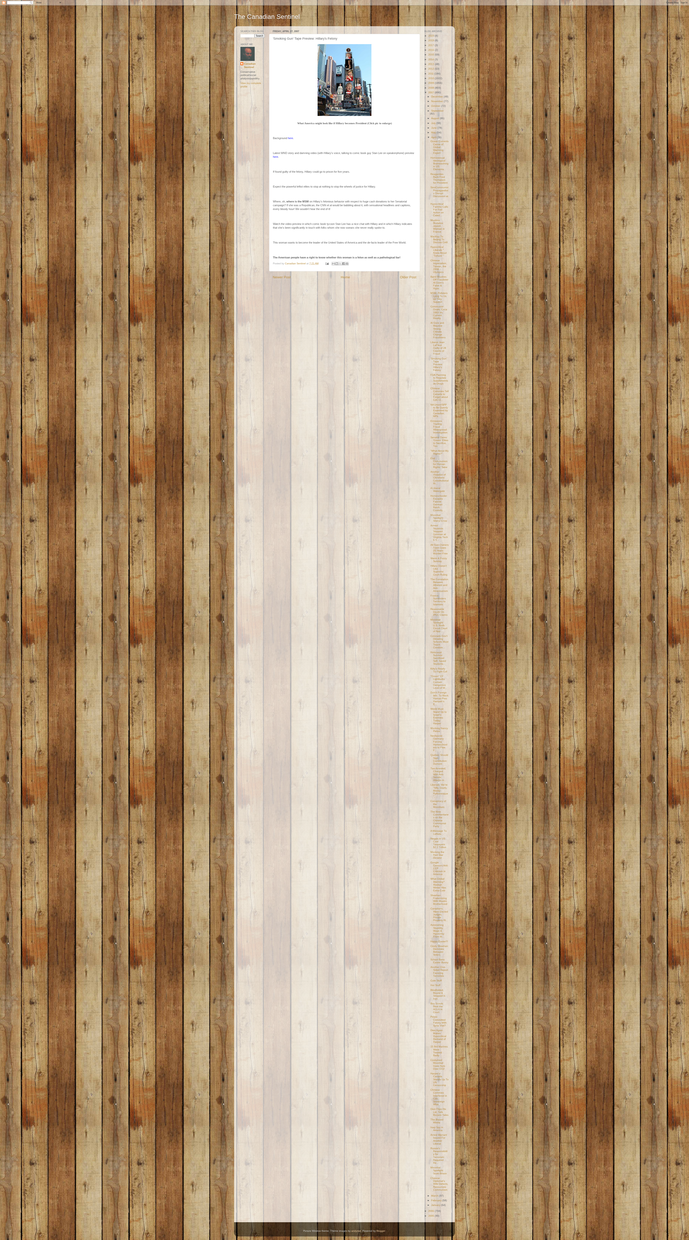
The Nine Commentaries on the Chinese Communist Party (439, 819)
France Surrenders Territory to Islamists (438, 600)
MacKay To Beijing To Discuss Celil (438, 239)
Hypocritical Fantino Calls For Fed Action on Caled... (439, 210)
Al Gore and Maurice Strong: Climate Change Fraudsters (438, 330)
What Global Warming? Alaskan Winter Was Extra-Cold (438, 885)
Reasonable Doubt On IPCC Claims (438, 612)
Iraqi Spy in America (436, 1129)
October (436, 106)
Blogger (380, 1231)
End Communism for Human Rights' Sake (438, 463)
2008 (431, 87)
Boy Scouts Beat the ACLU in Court (436, 1008)
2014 (431, 59)
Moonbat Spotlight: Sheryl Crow (438, 518)
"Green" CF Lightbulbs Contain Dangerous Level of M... (438, 682)
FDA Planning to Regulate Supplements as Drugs (439, 379)
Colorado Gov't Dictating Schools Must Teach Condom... (439, 642)
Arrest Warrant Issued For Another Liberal (438, 1139)
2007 (431, 92)
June (434, 128)
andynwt (356, 1231)
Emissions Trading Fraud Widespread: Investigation (438, 427)
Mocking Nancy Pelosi (439, 730)
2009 (431, 83)
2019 (431, 40)
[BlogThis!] (337, 263)
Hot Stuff (435, 985)
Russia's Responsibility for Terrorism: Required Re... (438, 1155)
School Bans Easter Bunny (439, 961)
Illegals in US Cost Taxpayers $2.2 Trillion (438, 843)
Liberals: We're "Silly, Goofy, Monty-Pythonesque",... (439, 790)
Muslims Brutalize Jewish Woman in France (437, 226)
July (433, 123)
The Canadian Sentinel (267, 16)
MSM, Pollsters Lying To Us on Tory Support (438, 297)
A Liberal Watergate (437, 489)
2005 (431, 1216)
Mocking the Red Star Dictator (437, 855)
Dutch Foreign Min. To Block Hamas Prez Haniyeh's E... (439, 698)
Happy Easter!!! (439, 941)
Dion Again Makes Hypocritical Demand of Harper (438, 1036)
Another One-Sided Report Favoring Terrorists (439, 971)
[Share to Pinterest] (347, 263)
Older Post (408, 277)
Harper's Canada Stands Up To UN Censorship (439, 1079)
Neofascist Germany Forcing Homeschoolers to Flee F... (438, 743)
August (435, 118)
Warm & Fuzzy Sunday (438, 560)
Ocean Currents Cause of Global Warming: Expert (439, 147)
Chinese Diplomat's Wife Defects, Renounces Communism (439, 1184)
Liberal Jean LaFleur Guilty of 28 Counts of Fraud (438, 348)
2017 (431, 45)
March (435, 1195)
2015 (431, 54)
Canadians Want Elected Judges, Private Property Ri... (439, 914)
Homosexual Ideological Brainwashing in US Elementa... (439, 163)
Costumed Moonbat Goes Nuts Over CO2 (437, 1064)
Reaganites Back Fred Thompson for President (439, 178)
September (437, 110)
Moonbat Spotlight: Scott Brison (438, 1170)
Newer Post (282, 277)
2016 (431, 50)
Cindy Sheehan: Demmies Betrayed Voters (439, 950)
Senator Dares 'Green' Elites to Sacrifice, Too (439, 442)
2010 (431, 78)
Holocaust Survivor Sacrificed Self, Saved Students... (438, 658)
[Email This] (333, 263)
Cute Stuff (436, 980)
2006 (431, 1211)
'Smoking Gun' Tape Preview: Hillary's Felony (438, 364)
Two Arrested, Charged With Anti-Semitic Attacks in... (438, 774)
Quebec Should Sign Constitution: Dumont (439, 759)
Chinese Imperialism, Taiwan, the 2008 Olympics (438, 266)
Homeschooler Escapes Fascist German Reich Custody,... (438, 503)
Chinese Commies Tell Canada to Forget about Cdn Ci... (439, 394)
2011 (431, 73)
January (436, 1205)
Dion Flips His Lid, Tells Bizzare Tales (439, 1112)
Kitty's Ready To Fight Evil (438, 670)
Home (345, 277)
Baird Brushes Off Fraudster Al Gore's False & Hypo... (439, 282)
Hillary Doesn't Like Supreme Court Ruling (438, 570)
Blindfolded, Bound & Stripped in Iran (437, 994)
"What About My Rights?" (439, 452)
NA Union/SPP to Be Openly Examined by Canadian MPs (439, 410)
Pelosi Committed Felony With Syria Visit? (438, 1021)
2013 (431, 64)
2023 (431, 35)
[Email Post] (326, 263)
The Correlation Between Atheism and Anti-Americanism (439, 585)
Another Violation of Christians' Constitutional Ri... (439, 478)
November (437, 101)
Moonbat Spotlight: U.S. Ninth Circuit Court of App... (438, 625)
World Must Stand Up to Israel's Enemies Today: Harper (438, 716)
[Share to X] (340, 263)
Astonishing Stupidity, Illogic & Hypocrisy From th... (437, 931)
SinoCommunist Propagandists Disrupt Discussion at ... (439, 193)
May (434, 132)
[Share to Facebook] (343, 263)
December (437, 96)
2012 (431, 68)
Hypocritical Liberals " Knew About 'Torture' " (438, 251)
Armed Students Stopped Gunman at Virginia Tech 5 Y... (439, 532)
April (434, 137)
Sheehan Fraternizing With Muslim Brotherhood (438, 900)
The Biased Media (436, 1121)
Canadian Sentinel (250, 65)
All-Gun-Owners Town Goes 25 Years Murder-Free (439, 549)
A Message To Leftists (438, 832)
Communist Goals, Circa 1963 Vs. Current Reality (438, 312)
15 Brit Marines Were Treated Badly (439, 1051)
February (436, 1200)
